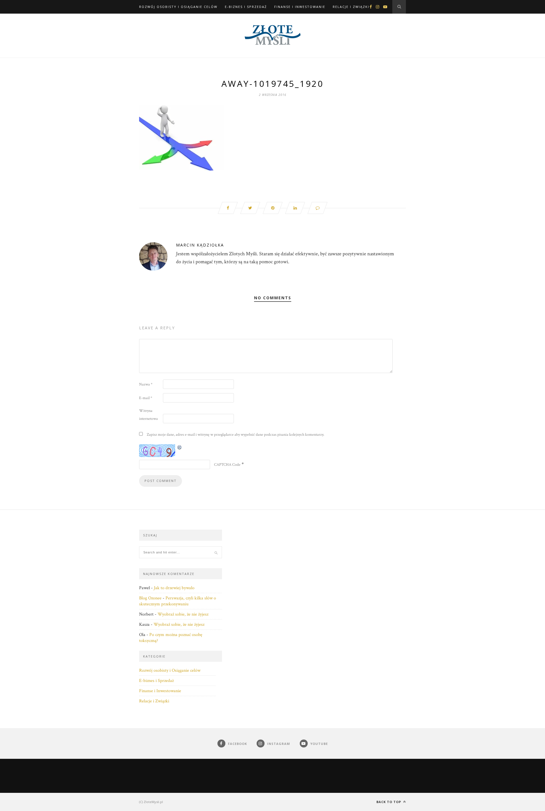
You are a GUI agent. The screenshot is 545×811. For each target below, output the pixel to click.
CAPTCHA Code (227, 464)
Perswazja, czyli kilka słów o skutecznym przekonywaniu (177, 601)
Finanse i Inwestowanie (299, 7)
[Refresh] (180, 447)
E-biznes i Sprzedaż (246, 7)
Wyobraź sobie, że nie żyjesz (183, 614)
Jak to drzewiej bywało (174, 588)
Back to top (389, 802)
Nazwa (145, 384)
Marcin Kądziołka (200, 245)
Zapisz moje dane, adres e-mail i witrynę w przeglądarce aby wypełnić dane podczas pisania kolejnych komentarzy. (235, 434)
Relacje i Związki (351, 7)
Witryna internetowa (148, 414)
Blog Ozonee (150, 598)
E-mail (145, 398)
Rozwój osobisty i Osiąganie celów (178, 7)
